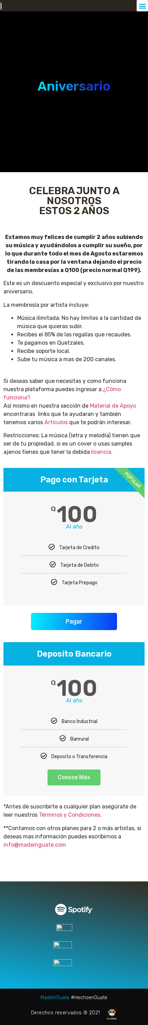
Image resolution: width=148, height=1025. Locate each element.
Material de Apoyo (113, 405)
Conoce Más (74, 777)
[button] (142, 5)
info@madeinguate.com (34, 844)
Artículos (56, 422)
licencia (101, 452)
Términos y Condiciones (69, 815)
